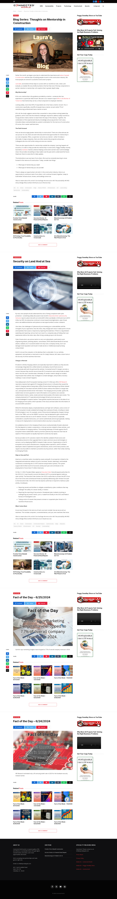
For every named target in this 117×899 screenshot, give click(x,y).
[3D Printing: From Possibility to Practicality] (22, 228)
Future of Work (42, 188)
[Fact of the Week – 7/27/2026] (43, 670)
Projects (58, 6)
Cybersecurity (17, 257)
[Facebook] (7, 79)
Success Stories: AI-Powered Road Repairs (41, 219)
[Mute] (99, 49)
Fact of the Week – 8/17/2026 (19, 678)
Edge (35, 188)
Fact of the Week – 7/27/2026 (40, 678)
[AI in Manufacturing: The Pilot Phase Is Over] (63, 228)
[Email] (7, 96)
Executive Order (46, 472)
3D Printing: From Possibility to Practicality (22, 237)
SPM (41, 6)
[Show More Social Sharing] (49, 29)
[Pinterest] (7, 92)
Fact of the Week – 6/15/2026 (60, 696)
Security (38, 526)
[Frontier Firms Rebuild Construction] (22, 210)
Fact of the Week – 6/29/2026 (19, 696)
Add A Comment (43, 244)
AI (17, 188)
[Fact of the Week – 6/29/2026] (22, 688)
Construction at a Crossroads (39, 237)
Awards (87, 6)
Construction (28, 188)
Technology (67, 6)
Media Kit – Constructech (83, 869)
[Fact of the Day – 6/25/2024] (43, 626)
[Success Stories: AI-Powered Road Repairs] (43, 210)
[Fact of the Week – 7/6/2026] (63, 670)
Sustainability (49, 6)
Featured (62, 523)
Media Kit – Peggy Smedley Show (85, 865)
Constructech (78, 6)
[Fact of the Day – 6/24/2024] (43, 750)
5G (14, 188)
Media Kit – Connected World (84, 862)
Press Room (79, 854)
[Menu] (14, 1)
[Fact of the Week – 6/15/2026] (63, 688)
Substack (25, 150)
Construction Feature (39, 523)
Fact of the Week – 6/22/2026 (40, 696)
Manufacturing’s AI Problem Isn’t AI (63, 219)
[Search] (103, 1)
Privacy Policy (80, 858)
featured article (53, 316)
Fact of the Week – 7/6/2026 (63, 678)
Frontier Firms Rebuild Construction (20, 219)
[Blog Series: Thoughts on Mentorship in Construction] (43, 52)
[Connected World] (24, 6)
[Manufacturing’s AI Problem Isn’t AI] (63, 210)
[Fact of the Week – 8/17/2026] (22, 670)
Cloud (21, 188)
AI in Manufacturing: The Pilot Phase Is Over (62, 237)
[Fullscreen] (102, 49)
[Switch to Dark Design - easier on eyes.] (103, 6)
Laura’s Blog (63, 188)
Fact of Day (17, 593)
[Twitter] (7, 82)
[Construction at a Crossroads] (43, 228)
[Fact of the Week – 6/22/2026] (43, 688)
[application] (90, 42)
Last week (18, 84)
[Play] (79, 49)
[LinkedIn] (7, 86)
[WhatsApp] (7, 89)
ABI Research (63, 382)
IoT (57, 188)
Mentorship (17, 190)
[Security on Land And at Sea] (43, 290)
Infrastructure (51, 188)
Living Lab (97, 6)
